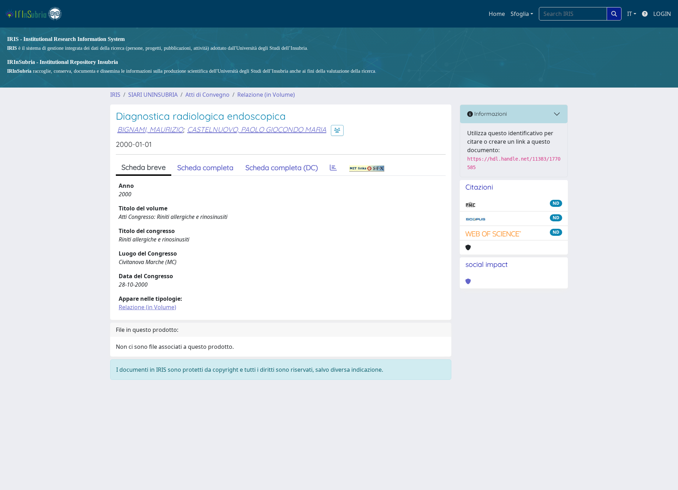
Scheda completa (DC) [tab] (281, 167)
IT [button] (629, 14)
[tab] (333, 167)
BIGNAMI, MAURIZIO (150, 129)
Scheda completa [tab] (205, 167)
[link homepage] (36, 13)
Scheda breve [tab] (143, 167)
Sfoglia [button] (520, 14)
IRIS (115, 94)
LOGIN (662, 14)
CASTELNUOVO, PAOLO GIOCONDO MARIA (256, 129)
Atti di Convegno (207, 94)
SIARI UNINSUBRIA (153, 94)
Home (497, 14)
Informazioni (490, 113)
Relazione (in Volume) (266, 94)
